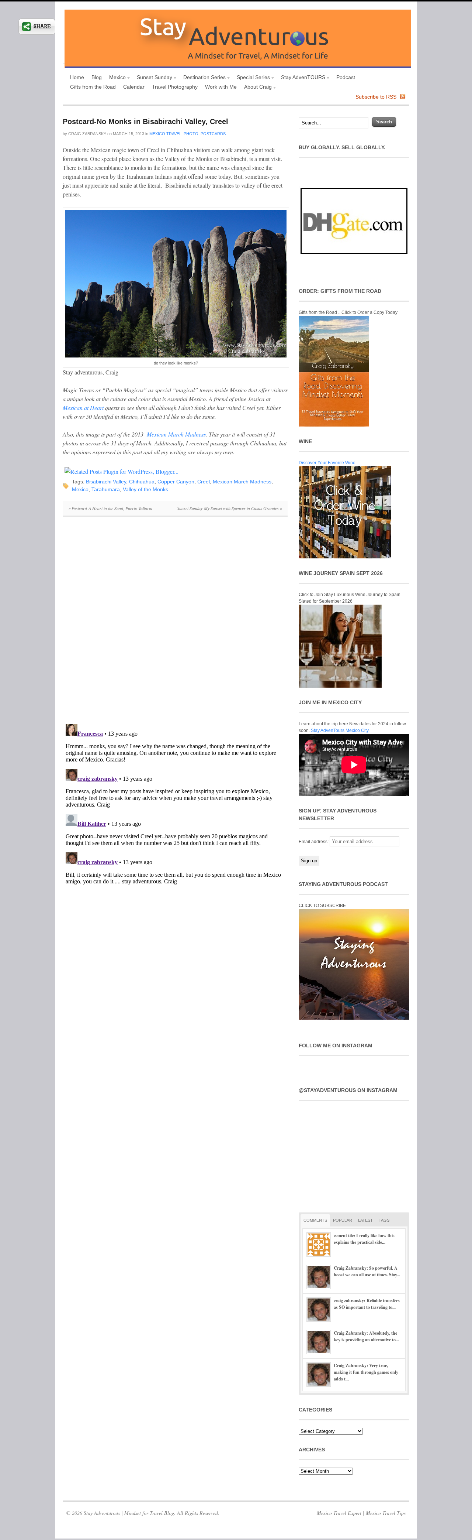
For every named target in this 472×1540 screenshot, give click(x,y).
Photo (191, 133)
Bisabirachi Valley (106, 482)
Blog (96, 77)
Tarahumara (105, 489)
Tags (384, 1220)
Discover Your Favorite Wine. (328, 462)
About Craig (256, 88)
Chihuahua (142, 482)
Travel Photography (175, 87)
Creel (203, 482)
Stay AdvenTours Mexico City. (340, 730)
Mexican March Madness (176, 434)
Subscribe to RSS (375, 97)
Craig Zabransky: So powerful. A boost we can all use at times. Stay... (367, 1271)
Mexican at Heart (83, 407)
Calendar (134, 87)
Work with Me (221, 87)
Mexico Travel (165, 133)
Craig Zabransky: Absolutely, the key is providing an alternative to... (366, 1336)
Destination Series (203, 78)
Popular (342, 1220)
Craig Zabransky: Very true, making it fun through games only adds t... (366, 1372)
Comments (315, 1220)
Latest (365, 1220)
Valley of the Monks (145, 489)
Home (77, 77)
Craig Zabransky (87, 133)
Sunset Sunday (152, 78)
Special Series (251, 78)
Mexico (115, 78)
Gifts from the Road (93, 87)
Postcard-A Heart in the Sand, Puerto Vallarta (110, 508)
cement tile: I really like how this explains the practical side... (364, 1238)
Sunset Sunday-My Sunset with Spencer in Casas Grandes (229, 508)
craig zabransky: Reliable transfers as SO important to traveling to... (367, 1303)
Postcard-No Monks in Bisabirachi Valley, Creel (145, 121)
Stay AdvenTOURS (301, 78)
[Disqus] (175, 624)
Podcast (345, 77)
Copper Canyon (175, 482)
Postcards (213, 133)
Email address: (314, 841)
